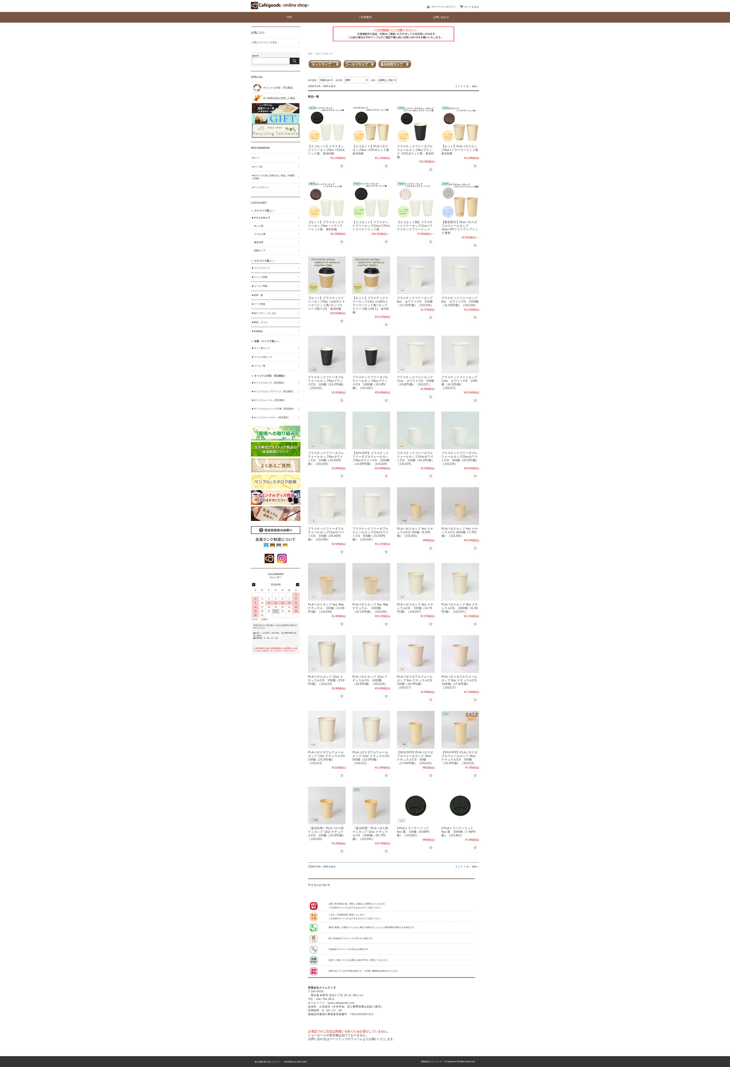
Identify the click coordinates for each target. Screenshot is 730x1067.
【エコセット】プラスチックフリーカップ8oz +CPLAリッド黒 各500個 (326, 150)
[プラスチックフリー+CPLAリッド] (371, 199)
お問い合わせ (441, 17)
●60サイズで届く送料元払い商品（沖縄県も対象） (273, 177)
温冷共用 (258, 242)
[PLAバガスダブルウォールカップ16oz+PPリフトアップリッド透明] (460, 199)
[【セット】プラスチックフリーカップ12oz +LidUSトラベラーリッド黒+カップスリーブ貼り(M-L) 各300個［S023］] (371, 275)
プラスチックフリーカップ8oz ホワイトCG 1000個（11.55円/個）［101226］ (460, 301)
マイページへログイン (443, 6)
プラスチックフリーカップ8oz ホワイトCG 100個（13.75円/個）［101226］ (415, 301)
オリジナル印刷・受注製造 (277, 87)
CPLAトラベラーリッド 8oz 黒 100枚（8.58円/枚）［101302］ (413, 831)
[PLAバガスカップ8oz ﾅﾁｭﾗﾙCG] (416, 582)
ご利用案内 (365, 17)
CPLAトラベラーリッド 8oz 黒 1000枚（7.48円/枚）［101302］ (458, 831)
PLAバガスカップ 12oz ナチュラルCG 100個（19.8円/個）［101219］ (326, 680)
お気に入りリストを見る (264, 42)
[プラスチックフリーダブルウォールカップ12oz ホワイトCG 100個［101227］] (327, 506)
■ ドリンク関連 (259, 277)
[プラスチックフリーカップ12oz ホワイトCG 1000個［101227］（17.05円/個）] (460, 354)
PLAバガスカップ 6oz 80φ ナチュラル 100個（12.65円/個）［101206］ (326, 608)
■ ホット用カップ (261, 348)
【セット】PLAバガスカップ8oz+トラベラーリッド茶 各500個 (461, 150)
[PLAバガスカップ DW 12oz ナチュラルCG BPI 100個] (327, 730)
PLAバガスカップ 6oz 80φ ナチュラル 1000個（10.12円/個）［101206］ (370, 608)
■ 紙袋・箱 (257, 295)
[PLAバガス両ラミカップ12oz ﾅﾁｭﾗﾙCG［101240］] (327, 805)
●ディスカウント (260, 187)
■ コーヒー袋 (258, 365)
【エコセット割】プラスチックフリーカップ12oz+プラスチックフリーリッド (415, 225)
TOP (289, 17)
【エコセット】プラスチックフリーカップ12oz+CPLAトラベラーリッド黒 (371, 225)
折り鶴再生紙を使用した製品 (278, 98)
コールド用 (259, 234)
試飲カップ (259, 250)
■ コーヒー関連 (259, 286)
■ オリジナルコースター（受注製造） (271, 417)
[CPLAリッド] (416, 805)
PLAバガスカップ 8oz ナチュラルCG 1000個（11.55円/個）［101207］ (459, 608)
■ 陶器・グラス (259, 322)
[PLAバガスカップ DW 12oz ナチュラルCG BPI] (371, 730)
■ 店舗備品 (257, 331)
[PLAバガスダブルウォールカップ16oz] (416, 730)
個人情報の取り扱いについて (267, 1062)
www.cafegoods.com (341, 1002)
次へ (468, 86)
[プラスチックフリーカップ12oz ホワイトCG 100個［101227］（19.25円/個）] (416, 354)
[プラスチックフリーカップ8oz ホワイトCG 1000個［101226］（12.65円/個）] (460, 275)
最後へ (475, 86)
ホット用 (258, 226)
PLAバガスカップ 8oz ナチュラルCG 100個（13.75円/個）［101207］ (415, 608)
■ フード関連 (258, 304)
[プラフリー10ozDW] (460, 430)
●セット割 (257, 166)
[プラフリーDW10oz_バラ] (416, 430)
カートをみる (471, 6)
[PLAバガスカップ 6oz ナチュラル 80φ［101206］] (327, 582)
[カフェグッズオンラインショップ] (280, 8)
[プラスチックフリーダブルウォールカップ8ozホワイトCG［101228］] (371, 430)
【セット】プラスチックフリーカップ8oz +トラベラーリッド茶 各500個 (326, 225)
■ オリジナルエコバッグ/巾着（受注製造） (273, 408)
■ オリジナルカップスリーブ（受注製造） (273, 391)
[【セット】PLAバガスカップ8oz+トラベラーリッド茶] (460, 124)
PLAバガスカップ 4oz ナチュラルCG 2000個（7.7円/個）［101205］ (459, 532)
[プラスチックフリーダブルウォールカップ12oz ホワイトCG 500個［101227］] (371, 506)
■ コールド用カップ (262, 357)
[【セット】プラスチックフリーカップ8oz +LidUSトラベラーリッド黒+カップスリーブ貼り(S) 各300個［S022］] (327, 275)
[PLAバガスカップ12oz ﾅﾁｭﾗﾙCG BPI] (327, 654)
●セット (256, 157)
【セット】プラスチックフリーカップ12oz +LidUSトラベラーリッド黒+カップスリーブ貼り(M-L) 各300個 (370, 305)
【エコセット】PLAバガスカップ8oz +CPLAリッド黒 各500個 (372, 150)
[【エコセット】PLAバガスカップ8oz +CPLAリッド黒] (371, 124)
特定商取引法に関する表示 (295, 1062)
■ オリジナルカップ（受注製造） (269, 382)
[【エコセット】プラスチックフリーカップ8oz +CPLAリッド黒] (327, 124)
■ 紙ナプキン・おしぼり (264, 313)
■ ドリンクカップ (261, 217)
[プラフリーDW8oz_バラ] (327, 430)
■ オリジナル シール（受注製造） (269, 400)
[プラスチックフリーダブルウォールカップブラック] (416, 124)
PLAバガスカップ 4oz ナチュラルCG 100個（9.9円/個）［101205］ (415, 532)
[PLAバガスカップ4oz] (416, 506)
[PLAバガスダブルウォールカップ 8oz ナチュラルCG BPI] (460, 654)
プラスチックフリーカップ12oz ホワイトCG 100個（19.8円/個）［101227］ (415, 380)
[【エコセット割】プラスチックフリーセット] (416, 199)
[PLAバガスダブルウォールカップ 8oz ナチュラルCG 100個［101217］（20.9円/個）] (416, 654)
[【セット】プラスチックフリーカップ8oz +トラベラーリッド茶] (327, 199)
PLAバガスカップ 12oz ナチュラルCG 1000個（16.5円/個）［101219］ (370, 680)
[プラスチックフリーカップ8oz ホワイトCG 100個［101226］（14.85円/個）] (416, 275)
